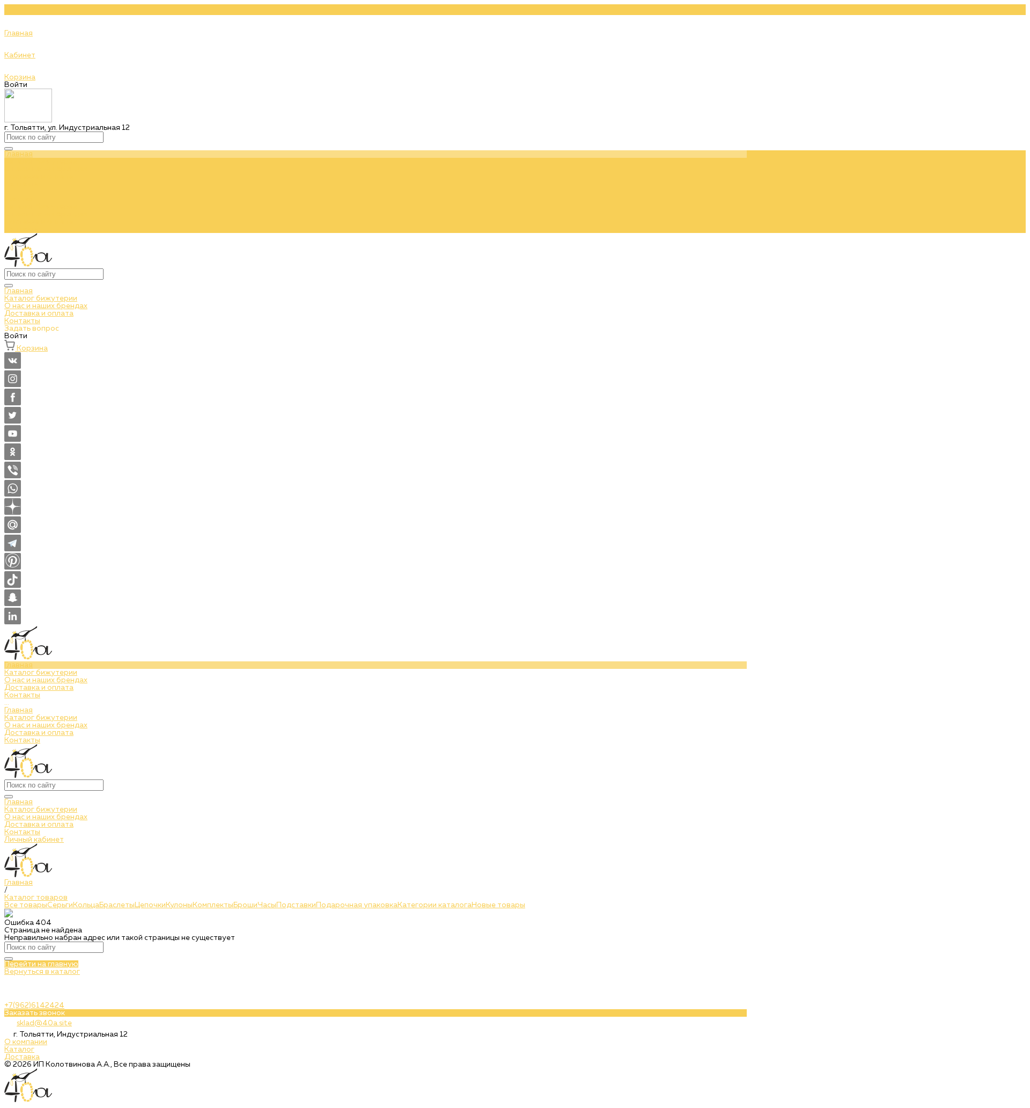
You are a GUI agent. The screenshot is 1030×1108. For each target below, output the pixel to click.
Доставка (22, 1057)
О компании (25, 1042)
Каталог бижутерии (40, 206)
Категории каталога (435, 905)
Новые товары (498, 905)
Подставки (296, 905)
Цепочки (150, 905)
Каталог (19, 1049)
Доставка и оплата (38, 221)
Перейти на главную (41, 964)
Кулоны (179, 905)
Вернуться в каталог (42, 971)
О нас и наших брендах (45, 214)
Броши (245, 905)
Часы (267, 905)
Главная (18, 199)
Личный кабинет (34, 839)
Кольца (86, 905)
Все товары (25, 905)
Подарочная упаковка (357, 905)
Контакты (22, 229)
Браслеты (117, 905)
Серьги (60, 905)
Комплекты (213, 905)
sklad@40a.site (44, 1023)
